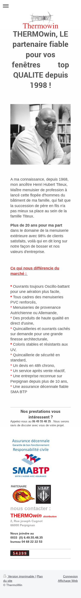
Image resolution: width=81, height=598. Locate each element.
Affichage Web (68, 580)
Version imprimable (21, 576)
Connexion (70, 576)
